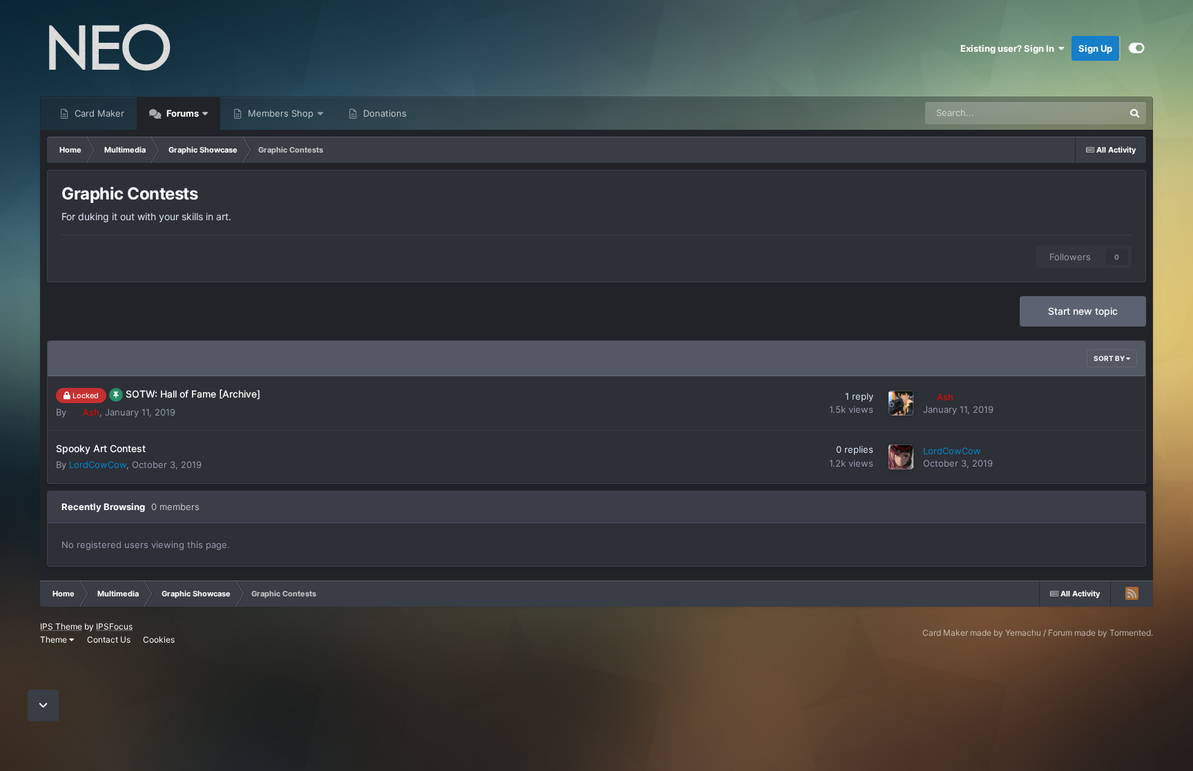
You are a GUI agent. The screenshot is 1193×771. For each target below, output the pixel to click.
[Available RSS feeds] (1131, 593)
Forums (181, 113)
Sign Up (1095, 48)
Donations (383, 113)
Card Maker (98, 113)
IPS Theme (61, 626)
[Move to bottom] (43, 706)
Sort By (1110, 358)
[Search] (1135, 113)
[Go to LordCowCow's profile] (901, 457)
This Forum (1084, 113)
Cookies (159, 639)
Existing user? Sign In (1009, 48)
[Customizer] (1136, 48)
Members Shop (279, 113)
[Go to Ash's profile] (901, 403)
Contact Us (108, 639)
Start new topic (1083, 311)
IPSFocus (114, 626)
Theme (54, 639)
